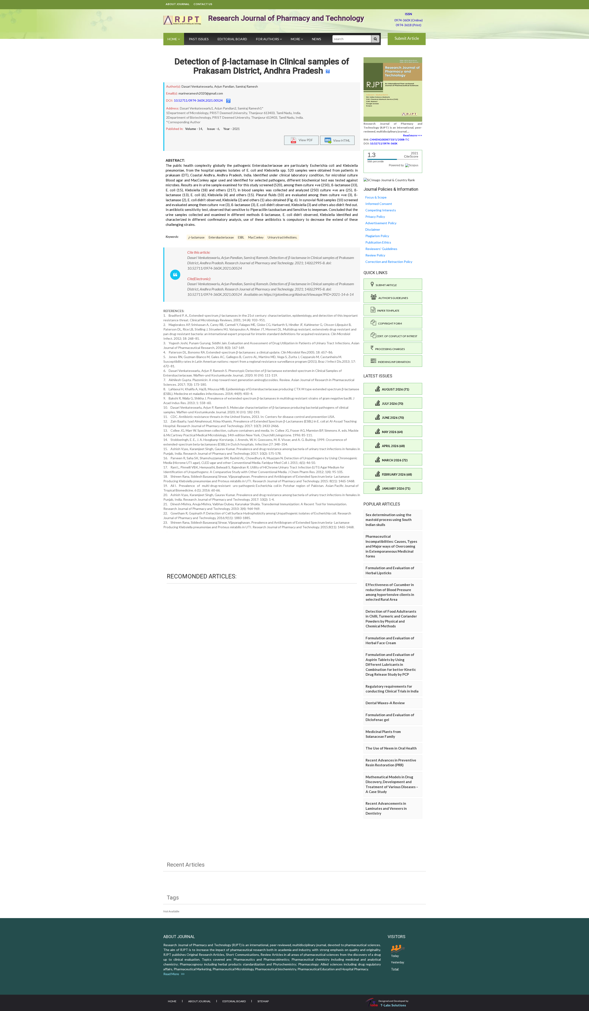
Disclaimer (372, 229)
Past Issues (199, 39)
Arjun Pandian (224, 86)
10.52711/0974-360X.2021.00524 (198, 100)
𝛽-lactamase (196, 237)
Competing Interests (380, 210)
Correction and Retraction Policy (388, 262)
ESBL (241, 237)
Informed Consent (378, 204)
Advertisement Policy (380, 223)
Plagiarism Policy (377, 236)
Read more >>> (412, 135)
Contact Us (202, 4)
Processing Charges (389, 349)
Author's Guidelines (392, 298)
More (296, 39)
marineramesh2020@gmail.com (201, 93)
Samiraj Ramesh (247, 86)
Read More (172, 974)
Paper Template (387, 310)
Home (172, 39)
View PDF (305, 140)
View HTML (341, 140)
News (316, 39)
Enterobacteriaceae (221, 237)
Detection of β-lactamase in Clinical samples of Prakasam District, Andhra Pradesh (261, 66)
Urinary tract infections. (282, 237)
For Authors (268, 39)
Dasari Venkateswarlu (197, 86)
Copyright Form (389, 323)
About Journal (177, 4)
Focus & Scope (376, 197)
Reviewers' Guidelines (381, 249)
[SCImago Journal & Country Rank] (389, 180)
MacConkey (255, 237)
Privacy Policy (375, 216)
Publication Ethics (378, 242)
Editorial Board (232, 39)
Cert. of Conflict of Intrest (396, 336)
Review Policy (375, 255)
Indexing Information (393, 362)
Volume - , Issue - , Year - (212, 129)
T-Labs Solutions (393, 1005)
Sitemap (263, 1001)
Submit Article (407, 38)
